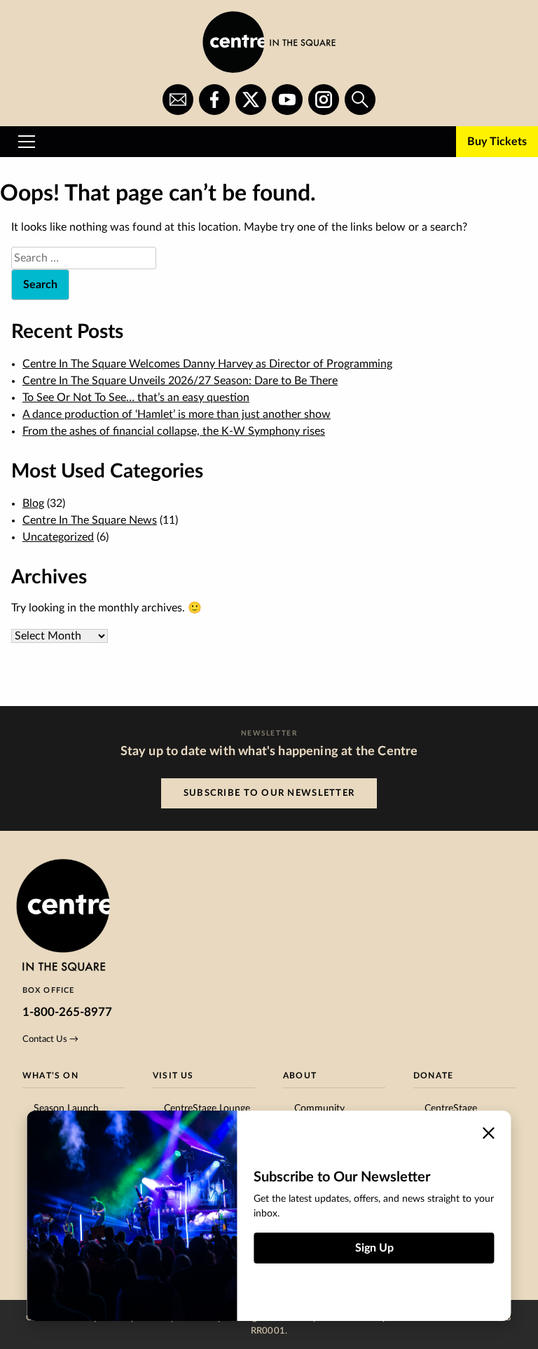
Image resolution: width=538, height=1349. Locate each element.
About (300, 1075)
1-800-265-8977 (67, 1012)
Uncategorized (58, 537)
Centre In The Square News (89, 520)
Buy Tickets (497, 141)
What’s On (50, 1075)
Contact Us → (50, 1039)
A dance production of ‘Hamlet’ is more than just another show (176, 414)
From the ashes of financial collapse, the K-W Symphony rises (173, 431)
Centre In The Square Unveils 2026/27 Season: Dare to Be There (180, 380)
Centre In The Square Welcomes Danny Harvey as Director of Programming (207, 364)
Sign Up (374, 1248)
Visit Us (173, 1075)
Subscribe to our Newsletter (269, 793)
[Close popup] (489, 1133)
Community (319, 1108)
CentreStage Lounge (207, 1108)
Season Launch (66, 1108)
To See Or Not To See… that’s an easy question (135, 397)
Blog (33, 503)
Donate (433, 1075)
